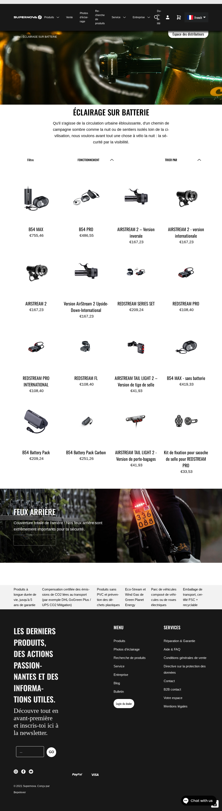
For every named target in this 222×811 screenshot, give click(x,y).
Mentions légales (176, 706)
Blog (117, 683)
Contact (169, 681)
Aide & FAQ (172, 649)
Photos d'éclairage (84, 17)
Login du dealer (124, 703)
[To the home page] (28, 17)
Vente (69, 17)
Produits (119, 641)
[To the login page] (167, 17)
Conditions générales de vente (185, 658)
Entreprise (121, 674)
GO (51, 752)
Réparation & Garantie (179, 641)
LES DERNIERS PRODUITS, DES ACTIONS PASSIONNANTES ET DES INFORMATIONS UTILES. (36, 665)
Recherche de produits (100, 17)
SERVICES (172, 627)
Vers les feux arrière (34, 540)
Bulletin (119, 691)
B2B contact (172, 689)
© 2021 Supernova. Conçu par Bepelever (32, 789)
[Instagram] (143, 17)
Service (119, 666)
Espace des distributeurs (188, 34)
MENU (119, 627)
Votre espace (173, 698)
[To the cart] (178, 17)
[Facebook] (146, 17)
